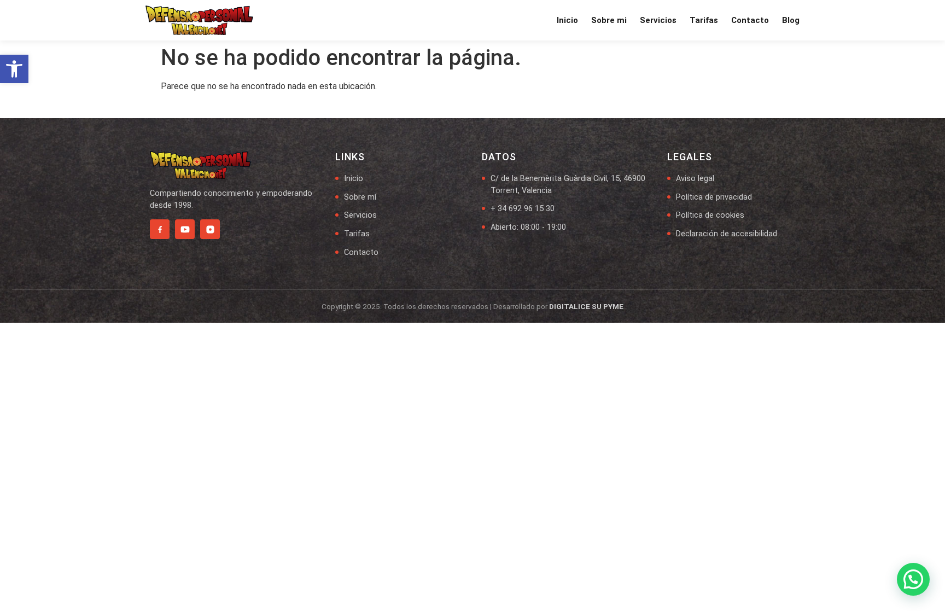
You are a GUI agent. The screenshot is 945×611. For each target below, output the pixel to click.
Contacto (750, 20)
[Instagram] (210, 229)
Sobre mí (360, 197)
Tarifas (704, 20)
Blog (791, 20)
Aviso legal (695, 178)
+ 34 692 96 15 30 (523, 208)
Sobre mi (609, 20)
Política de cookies (710, 215)
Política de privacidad (714, 197)
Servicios (658, 20)
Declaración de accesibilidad (726, 233)
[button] (14, 69)
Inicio (567, 20)
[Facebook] (160, 229)
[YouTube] (185, 229)
